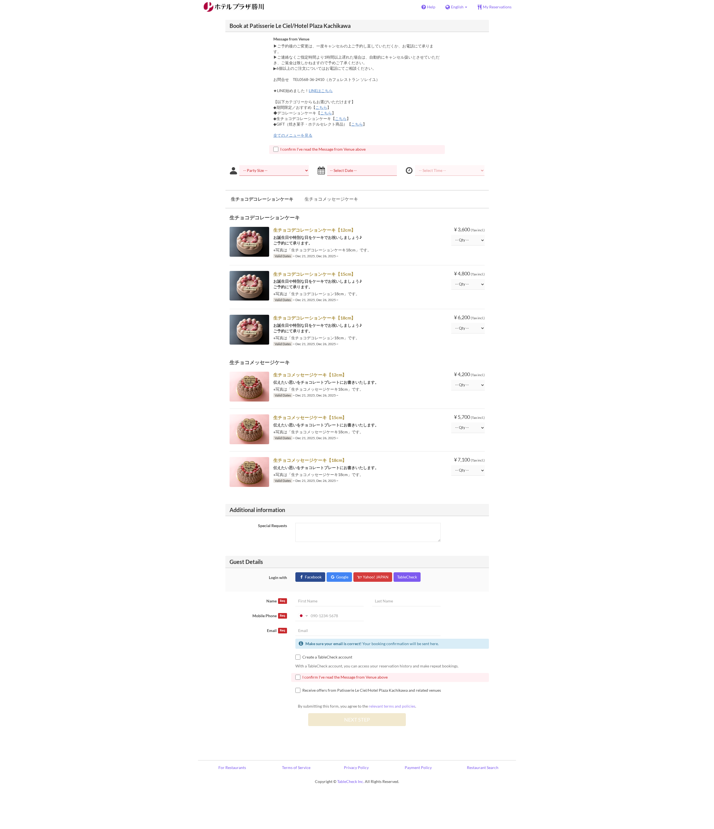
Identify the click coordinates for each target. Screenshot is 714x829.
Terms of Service (296, 767)
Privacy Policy (356, 767)
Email (276, 630)
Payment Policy (418, 767)
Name (275, 601)
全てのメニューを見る (292, 135)
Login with (278, 577)
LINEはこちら (321, 90)
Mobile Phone (268, 615)
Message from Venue (291, 39)
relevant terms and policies (392, 706)
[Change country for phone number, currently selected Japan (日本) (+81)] (302, 616)
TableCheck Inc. (350, 781)
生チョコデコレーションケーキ (262, 198)
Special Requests (272, 525)
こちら (321, 107)
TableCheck (407, 577)
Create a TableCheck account (327, 657)
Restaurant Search (482, 767)
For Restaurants (232, 767)
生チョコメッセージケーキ (331, 198)
